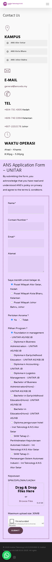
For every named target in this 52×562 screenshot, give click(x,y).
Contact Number (17, 219)
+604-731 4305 (13, 109)
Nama (11, 203)
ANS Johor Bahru (19, 60)
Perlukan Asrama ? (18, 315)
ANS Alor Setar (18, 42)
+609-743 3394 (13, 118)
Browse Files (26, 501)
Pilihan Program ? (17, 328)
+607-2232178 (12, 126)
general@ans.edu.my (15, 86)
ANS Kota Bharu (18, 51)
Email (11, 236)
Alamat (12, 253)
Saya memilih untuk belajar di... (24, 280)
